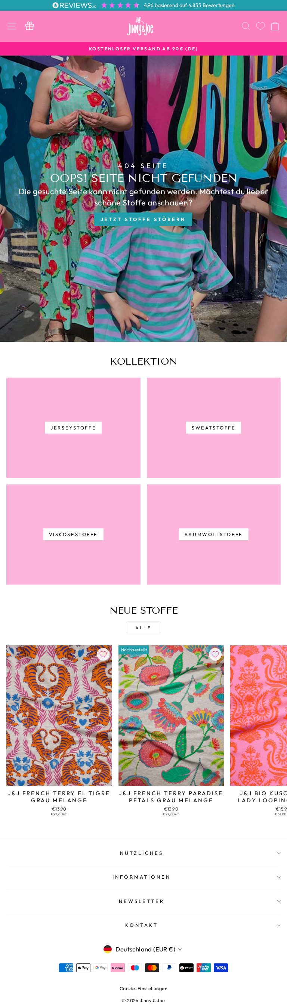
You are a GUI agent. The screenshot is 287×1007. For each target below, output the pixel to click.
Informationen (141, 877)
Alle (143, 627)
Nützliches (141, 853)
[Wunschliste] (260, 26)
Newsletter (142, 901)
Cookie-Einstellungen (143, 988)
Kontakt (141, 925)
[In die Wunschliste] (103, 654)
